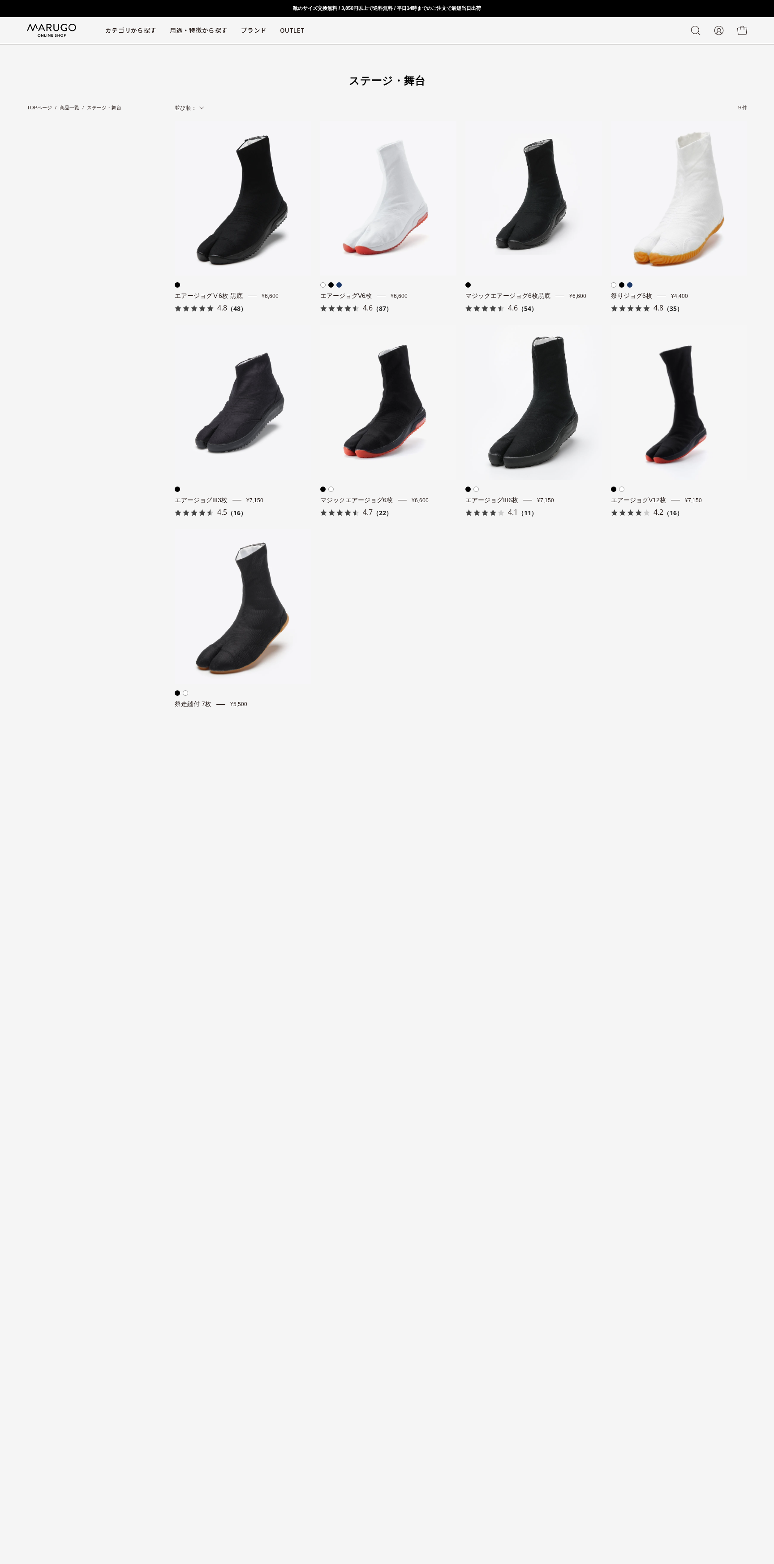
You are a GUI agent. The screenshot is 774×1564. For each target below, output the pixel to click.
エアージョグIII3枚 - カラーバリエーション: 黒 (177, 489)
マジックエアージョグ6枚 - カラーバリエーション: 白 (331, 489)
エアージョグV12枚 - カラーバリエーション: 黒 (613, 489)
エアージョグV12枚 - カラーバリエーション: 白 (621, 489)
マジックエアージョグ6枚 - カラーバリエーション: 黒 (323, 489)
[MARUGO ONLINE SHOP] (51, 30)
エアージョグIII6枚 (491, 500)
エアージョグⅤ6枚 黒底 (209, 296)
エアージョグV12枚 (638, 500)
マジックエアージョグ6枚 (356, 500)
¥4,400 (679, 296)
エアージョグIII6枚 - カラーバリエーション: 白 (476, 489)
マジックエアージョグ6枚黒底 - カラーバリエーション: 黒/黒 (468, 285)
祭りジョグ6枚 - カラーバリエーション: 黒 (621, 285)
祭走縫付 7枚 (193, 704)
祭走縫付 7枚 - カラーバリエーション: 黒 (177, 693)
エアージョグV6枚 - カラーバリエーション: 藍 (339, 285)
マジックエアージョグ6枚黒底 (507, 296)
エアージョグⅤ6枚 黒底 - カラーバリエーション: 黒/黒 (177, 285)
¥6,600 (270, 296)
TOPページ (39, 107)
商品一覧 (69, 107)
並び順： (186, 108)
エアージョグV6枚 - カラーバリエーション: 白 (323, 285)
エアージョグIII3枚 (201, 500)
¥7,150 (254, 500)
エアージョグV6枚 (346, 296)
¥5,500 (238, 704)
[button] (253, 30)
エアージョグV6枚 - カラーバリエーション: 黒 (331, 285)
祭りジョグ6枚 (631, 296)
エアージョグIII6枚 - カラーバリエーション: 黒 (468, 489)
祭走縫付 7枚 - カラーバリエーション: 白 (185, 693)
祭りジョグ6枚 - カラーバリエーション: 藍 (629, 285)
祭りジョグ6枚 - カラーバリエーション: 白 (613, 285)
